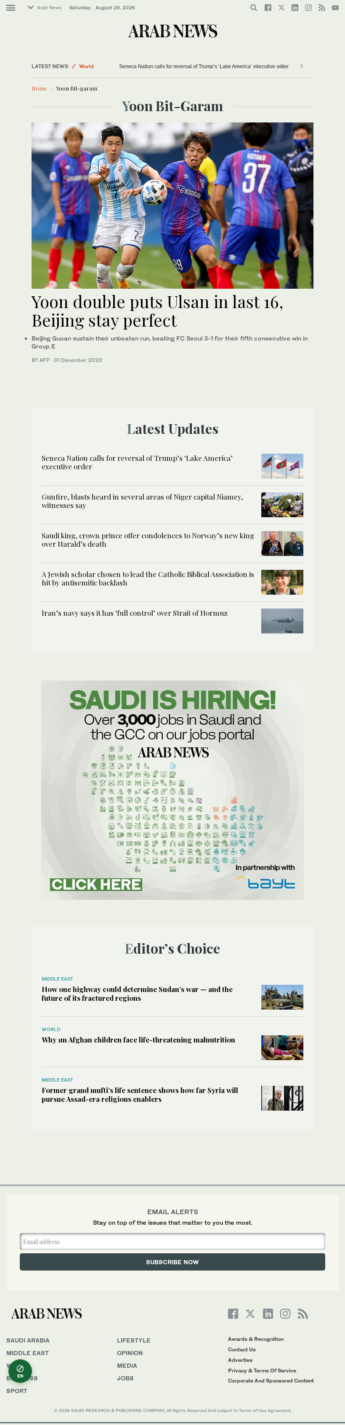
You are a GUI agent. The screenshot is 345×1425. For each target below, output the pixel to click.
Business (22, 1378)
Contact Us (242, 1349)
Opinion (130, 1352)
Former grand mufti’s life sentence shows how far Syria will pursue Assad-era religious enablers (140, 1094)
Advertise (240, 1360)
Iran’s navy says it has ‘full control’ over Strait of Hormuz (135, 612)
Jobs (125, 1378)
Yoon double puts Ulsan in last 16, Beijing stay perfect (157, 310)
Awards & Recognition (256, 1339)
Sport (16, 1390)
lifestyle (134, 1340)
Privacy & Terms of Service (262, 1370)
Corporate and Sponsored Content (271, 1380)
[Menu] (10, 8)
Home (39, 88)
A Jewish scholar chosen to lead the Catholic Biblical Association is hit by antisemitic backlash (148, 578)
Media (127, 1365)
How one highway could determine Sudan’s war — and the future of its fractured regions (137, 993)
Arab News (49, 8)
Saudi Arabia (28, 1340)
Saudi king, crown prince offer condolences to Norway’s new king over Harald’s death (148, 539)
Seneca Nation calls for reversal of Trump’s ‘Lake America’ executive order (204, 66)
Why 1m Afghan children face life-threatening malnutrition (138, 1039)
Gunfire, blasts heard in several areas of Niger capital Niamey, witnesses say (142, 501)
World (86, 66)
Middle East (57, 979)
